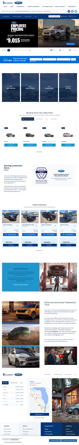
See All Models (39, 151)
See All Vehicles (39, 250)
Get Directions (39, 414)
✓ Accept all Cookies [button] (54, 440)
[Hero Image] (39, 33)
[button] (64, 16)
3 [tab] (15, 50)
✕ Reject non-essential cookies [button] (69, 440)
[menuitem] (6, 6)
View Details (10, 245)
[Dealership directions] (39, 399)
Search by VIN (33, 61)
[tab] (27, 119)
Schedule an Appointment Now (20, 284)
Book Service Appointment (54, 16)
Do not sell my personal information (12, 442)
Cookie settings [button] (15, 439)
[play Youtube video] (60, 356)
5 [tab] (22, 50)
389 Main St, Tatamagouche (37, 11)
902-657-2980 (8, 11)
